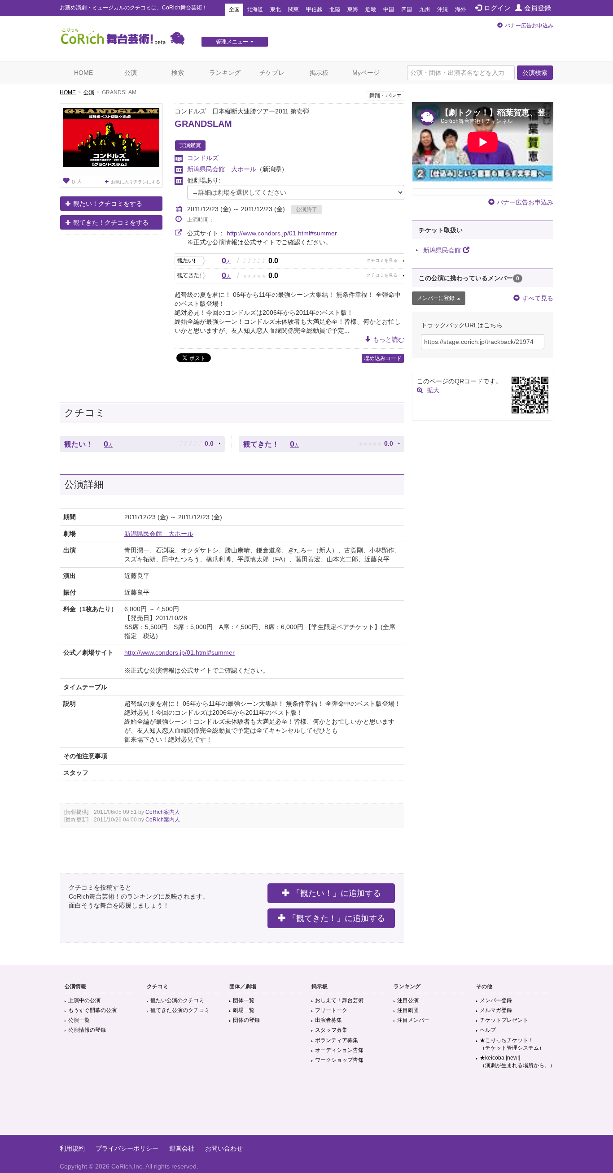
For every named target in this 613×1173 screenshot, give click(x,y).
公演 (130, 72)
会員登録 (537, 8)
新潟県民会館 (442, 250)
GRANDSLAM (203, 124)
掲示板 (319, 72)
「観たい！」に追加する (336, 893)
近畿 (370, 9)
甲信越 (314, 9)
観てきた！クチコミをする (111, 222)
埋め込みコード (383, 358)
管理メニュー (232, 42)
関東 (293, 9)
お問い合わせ (224, 1148)
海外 (460, 9)
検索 (177, 72)
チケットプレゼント (504, 1020)
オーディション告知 (339, 1050)
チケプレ (272, 72)
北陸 (334, 9)
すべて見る (537, 298)
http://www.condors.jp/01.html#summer (282, 233)
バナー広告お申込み (529, 25)
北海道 (255, 9)
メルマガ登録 (496, 1010)
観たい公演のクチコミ (177, 1000)
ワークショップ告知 (339, 1060)
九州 (424, 9)
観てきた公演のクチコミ (180, 1010)
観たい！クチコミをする (107, 203)
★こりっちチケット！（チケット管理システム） (512, 1044)
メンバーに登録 (436, 298)
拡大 (433, 390)
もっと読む (388, 339)
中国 (388, 9)
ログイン (497, 8)
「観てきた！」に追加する (336, 918)
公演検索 (534, 72)
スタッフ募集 (331, 1030)
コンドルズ (203, 157)
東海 (352, 9)
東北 (275, 9)
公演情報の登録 (87, 1030)
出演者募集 (328, 1020)
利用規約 (72, 1148)
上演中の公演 (84, 1000)
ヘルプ (488, 1030)
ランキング (225, 72)
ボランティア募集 (336, 1040)
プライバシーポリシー (127, 1148)
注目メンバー (413, 1020)
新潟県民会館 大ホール (221, 169)
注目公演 (408, 1000)
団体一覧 (243, 1000)
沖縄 (442, 9)
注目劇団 (408, 1010)
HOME (83, 72)
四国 (406, 9)
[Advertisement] (306, 1106)
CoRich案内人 (162, 812)
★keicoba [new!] (517, 1062)
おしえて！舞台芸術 (339, 1000)
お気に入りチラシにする (135, 181)
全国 (234, 9)
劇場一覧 (243, 1010)
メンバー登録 (496, 1000)
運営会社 (181, 1148)
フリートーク (331, 1010)
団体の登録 (246, 1020)
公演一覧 (79, 1020)
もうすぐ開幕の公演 (92, 1010)
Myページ (366, 72)
